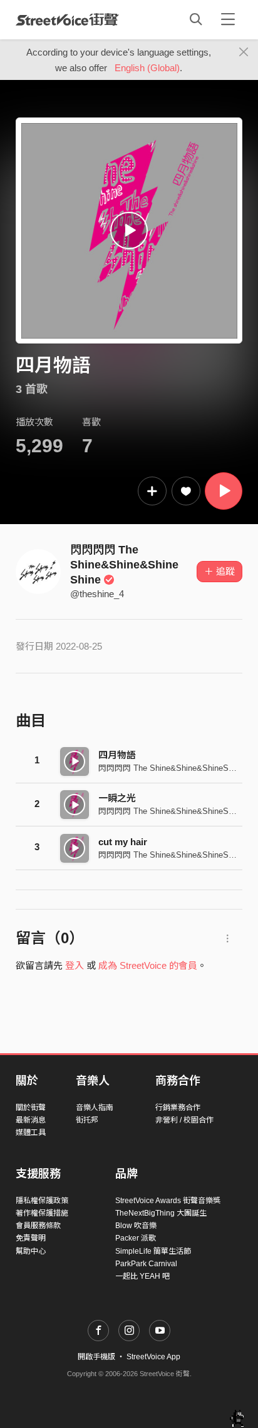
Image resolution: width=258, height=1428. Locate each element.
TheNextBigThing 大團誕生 (161, 1213)
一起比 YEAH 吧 (142, 1276)
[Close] (244, 52)
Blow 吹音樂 (136, 1225)
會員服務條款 (38, 1225)
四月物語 (117, 755)
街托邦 (87, 1120)
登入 (74, 965)
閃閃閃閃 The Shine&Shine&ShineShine (124, 564)
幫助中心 (31, 1251)
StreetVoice (67, 19)
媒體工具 (31, 1132)
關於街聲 (31, 1107)
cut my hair (122, 841)
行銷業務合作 (177, 1107)
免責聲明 (31, 1238)
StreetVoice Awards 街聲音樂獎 (167, 1200)
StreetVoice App (153, 1356)
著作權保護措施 (42, 1213)
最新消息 (31, 1120)
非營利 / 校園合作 (184, 1120)
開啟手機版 (96, 1356)
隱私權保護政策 (42, 1200)
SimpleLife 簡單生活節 (153, 1251)
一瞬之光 (117, 798)
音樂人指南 (94, 1107)
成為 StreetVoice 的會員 (147, 965)
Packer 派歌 (135, 1238)
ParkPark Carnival (146, 1263)
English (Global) (147, 67)
